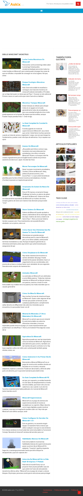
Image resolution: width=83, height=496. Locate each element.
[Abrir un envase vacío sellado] (71, 165)
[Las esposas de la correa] (61, 165)
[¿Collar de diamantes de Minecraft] (61, 66)
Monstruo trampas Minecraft (33, 103)
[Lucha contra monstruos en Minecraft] (11, 64)
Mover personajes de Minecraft (34, 166)
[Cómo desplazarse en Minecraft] (11, 257)
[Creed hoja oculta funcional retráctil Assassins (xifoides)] (71, 173)
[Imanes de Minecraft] (11, 150)
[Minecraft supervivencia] (11, 402)
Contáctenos (47, 490)
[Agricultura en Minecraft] (11, 341)
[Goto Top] (79, 492)
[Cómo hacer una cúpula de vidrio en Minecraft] (61, 181)
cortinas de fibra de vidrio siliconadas (66, 202)
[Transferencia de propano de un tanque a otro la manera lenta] (71, 158)
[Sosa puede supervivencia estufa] (61, 129)
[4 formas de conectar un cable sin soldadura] (61, 188)
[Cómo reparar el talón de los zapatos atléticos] (61, 158)
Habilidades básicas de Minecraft (35, 439)
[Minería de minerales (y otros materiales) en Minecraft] (11, 318)
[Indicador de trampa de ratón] (61, 81)
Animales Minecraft (30, 273)
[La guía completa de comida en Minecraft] (11, 128)
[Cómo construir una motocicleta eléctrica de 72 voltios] (71, 150)
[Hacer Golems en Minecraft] (11, 214)
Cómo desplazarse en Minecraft (35, 253)
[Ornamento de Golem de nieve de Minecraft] (11, 191)
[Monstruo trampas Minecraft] (11, 107)
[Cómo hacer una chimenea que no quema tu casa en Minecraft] (11, 234)
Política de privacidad (61, 490)
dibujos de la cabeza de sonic (64, 212)
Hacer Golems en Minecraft (33, 210)
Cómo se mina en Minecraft (33, 293)
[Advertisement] (41, 29)
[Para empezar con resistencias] (61, 113)
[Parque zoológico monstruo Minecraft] (11, 87)
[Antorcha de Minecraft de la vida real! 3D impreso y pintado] (11, 464)
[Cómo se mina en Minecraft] (11, 298)
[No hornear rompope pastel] (61, 98)
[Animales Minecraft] (11, 277)
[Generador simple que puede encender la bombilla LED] (71, 188)
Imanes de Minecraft (30, 146)
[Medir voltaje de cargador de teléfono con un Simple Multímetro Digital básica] (71, 181)
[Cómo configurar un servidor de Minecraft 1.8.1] (11, 423)
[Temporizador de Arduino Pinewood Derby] (61, 150)
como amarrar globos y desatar (65, 205)
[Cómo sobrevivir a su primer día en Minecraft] (11, 361)
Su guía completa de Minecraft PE (35, 377)
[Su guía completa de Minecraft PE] (11, 382)
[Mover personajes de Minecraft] (11, 171)
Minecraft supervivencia (32, 398)
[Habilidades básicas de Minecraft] (11, 443)
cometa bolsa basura (72, 209)
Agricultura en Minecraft (31, 337)
